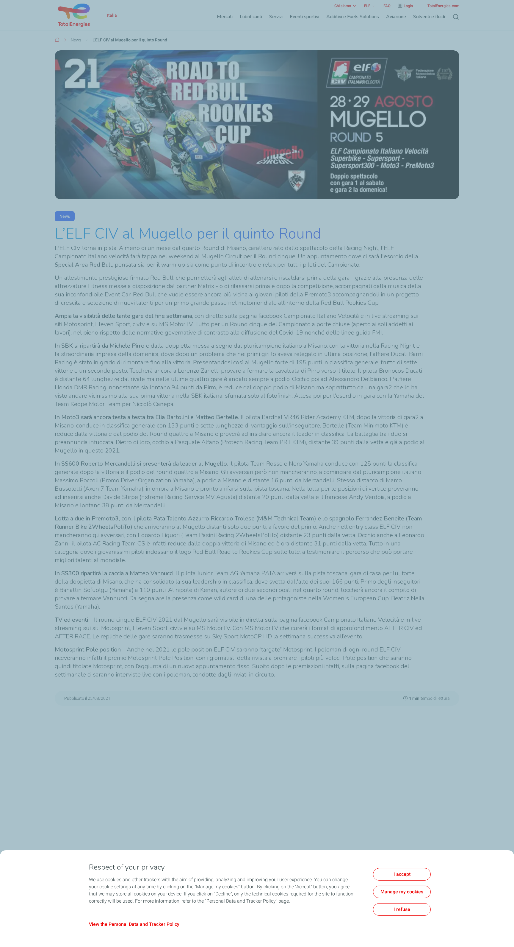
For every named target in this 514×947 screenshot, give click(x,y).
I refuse (402, 909)
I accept (402, 874)
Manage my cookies (401, 892)
